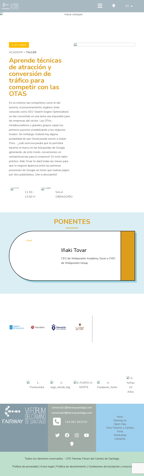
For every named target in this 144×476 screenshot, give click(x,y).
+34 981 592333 (76, 422)
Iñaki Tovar (74, 250)
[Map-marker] (72, 444)
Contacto (119, 439)
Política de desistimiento (71, 466)
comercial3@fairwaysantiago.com (72, 413)
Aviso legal (47, 466)
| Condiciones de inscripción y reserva (109, 466)
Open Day (120, 424)
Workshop (120, 435)
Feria (120, 431)
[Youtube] (86, 435)
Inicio (120, 417)
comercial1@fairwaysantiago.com (72, 408)
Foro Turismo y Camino (120, 428)
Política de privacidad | (26, 466)
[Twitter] (57, 435)
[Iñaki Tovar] (33, 255)
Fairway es (120, 420)
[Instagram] (76, 435)
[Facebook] (67, 435)
